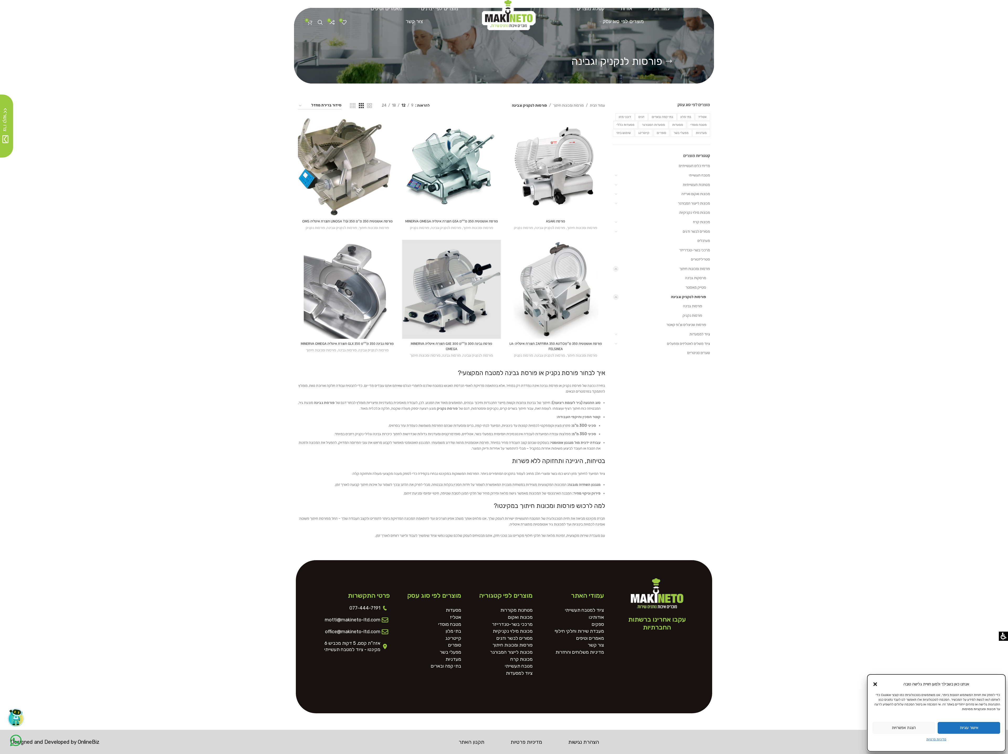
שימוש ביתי (623, 133)
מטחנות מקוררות (516, 610)
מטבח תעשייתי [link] (699, 175)
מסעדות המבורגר (653, 125)
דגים (641, 117)
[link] (509, 13)
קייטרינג (643, 133)
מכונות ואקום (520, 617)
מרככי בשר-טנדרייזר (694, 250)
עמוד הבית (597, 105)
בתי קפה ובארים (662, 117)
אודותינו (596, 617)
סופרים (661, 133)
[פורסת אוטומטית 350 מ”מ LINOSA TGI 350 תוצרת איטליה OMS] (347, 166)
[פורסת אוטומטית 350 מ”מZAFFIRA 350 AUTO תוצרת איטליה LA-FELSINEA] (555, 289)
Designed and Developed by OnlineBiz (54, 742)
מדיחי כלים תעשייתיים (694, 166)
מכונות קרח (701, 222)
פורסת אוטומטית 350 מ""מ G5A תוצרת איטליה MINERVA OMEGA (451, 221)
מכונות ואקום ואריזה (695, 194)
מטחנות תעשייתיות (696, 185)
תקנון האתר (471, 742)
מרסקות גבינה (695, 278)
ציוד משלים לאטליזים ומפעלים (688, 343)
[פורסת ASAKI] (555, 166)
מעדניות (701, 133)
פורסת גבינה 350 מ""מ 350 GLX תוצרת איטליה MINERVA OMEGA (347, 343)
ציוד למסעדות (700, 334)
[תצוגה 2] (369, 105)
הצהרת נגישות (583, 742)
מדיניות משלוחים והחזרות (579, 652)
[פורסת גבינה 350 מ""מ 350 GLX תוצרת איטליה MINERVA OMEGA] (347, 289)
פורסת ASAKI (555, 221)
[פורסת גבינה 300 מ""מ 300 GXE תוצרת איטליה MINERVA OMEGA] (451, 289)
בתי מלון (685, 117)
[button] (875, 684)
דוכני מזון (625, 117)
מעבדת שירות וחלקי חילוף (579, 631)
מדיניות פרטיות (936, 739)
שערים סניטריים (698, 353)
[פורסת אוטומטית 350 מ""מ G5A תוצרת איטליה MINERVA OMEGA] (451, 166)
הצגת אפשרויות (904, 727)
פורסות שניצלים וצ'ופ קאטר (686, 325)
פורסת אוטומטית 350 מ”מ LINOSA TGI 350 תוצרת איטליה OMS (347, 221)
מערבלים (703, 240)
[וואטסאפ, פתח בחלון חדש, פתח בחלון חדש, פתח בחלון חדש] (15, 740)
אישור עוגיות (969, 727)
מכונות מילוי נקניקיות (694, 212)
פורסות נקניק (692, 315)
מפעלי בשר (681, 133)
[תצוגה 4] (352, 105)
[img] (320, 106)
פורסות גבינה (692, 306)
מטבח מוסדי (698, 125)
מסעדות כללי (625, 125)
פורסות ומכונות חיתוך (694, 269)
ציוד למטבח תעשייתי (584, 610)
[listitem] (555, 176)
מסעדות (677, 125)
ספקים (598, 624)
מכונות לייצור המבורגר (694, 203)
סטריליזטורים (700, 259)
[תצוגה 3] (361, 105)
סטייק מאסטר (696, 287)
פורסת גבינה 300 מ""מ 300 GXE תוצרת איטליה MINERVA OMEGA (451, 346)
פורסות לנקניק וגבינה (688, 297)
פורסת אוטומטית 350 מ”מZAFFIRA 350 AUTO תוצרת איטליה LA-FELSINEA (556, 346)
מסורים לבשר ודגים (696, 231)
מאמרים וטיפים (590, 638)
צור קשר (596, 645)
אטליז (703, 117)
